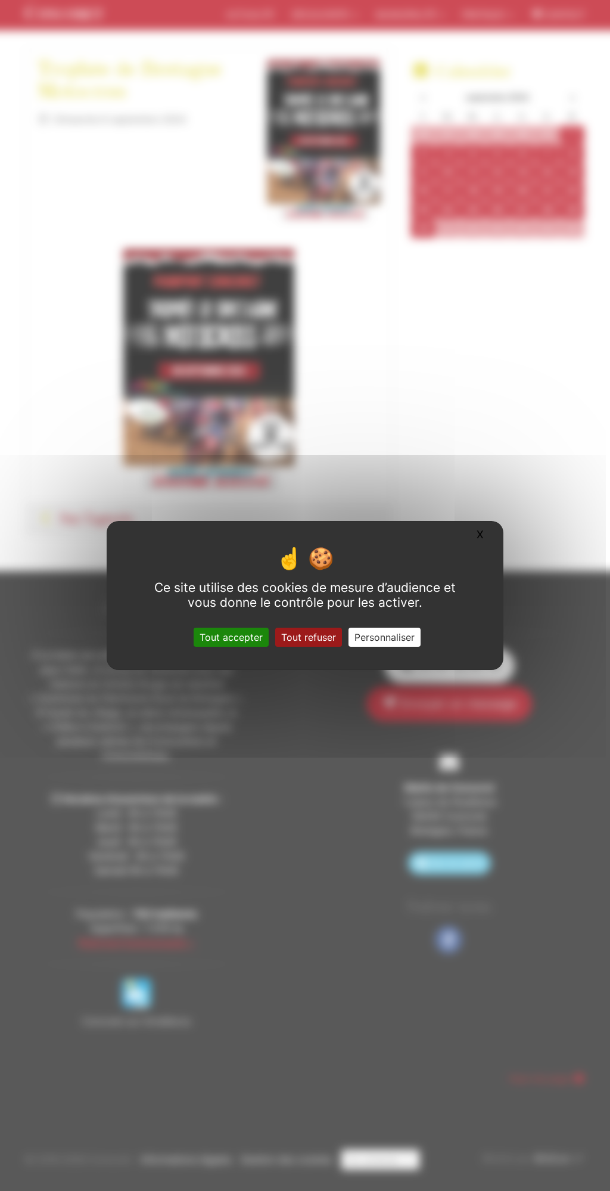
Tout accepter (231, 637)
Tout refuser (308, 637)
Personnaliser (384, 637)
